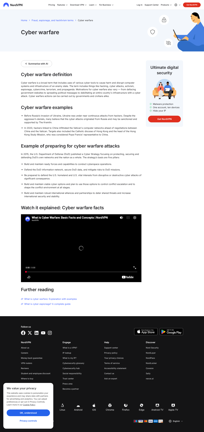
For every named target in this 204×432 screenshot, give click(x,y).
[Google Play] (171, 331)
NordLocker (160, 363)
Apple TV (173, 409)
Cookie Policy (29, 404)
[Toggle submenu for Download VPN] (86, 5)
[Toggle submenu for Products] (171, 5)
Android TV (157, 409)
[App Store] (146, 331)
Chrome (110, 409)
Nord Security (161, 347)
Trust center (68, 378)
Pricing (51, 5)
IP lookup (67, 353)
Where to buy (27, 378)
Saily (157, 373)
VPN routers (26, 363)
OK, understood (28, 412)
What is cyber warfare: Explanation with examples (50, 299)
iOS (94, 409)
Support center (111, 347)
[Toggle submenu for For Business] (113, 5)
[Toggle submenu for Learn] (96, 5)
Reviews (25, 368)
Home (24, 20)
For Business (105, 4)
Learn (91, 5)
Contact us (109, 373)
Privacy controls (28, 420)
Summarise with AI (38, 63)
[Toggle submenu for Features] (67, 5)
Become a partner (71, 389)
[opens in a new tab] (23, 333)
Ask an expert (110, 378)
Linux (62, 409)
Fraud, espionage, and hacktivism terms (52, 20)
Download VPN (77, 5)
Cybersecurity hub (71, 368)
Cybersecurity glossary (73, 363)
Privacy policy (119, 352)
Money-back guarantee (31, 358)
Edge (141, 409)
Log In (139, 4)
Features (61, 5)
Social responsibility (72, 373)
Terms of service (120, 363)
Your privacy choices (114, 358)
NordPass (159, 358)
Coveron (158, 368)
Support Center (152, 4)
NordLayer (159, 352)
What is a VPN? (70, 347)
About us (25, 347)
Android (78, 409)
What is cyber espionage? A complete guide (47, 304)
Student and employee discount (35, 373)
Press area (67, 384)
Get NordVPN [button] (192, 5)
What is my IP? (69, 358)
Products (165, 5)
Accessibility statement (115, 368)
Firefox (125, 409)
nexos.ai (158, 378)
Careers (33, 352)
